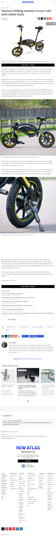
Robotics (12, 486)
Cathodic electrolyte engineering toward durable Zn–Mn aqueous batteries (17, 305)
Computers (30, 478)
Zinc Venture (13, 280)
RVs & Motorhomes (22, 514)
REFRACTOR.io (51, 473)
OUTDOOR (21, 473)
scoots (25, 71)
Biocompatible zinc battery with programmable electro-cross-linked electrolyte (18, 297)
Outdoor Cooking (21, 506)
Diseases (49, 502)
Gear (20, 475)
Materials (12, 482)
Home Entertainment (32, 488)
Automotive (41, 478)
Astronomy (50, 480)
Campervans (22, 491)
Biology (49, 482)
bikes (30, 71)
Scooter (49, 326)
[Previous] (3, 383)
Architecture (13, 475)
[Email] (53, 18)
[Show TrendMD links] (53, 319)
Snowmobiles (22, 520)
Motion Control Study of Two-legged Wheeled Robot (12, 309)
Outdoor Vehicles (21, 478)
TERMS (3, 490)
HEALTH (49, 488)
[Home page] (28, 2)
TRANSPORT (42, 473)
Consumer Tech (31, 480)
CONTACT (3, 494)
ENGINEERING (13, 473)
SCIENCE (49, 475)
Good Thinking (30, 484)
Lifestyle (29, 490)
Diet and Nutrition (49, 495)
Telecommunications (32, 501)
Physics (49, 486)
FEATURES (3, 483)
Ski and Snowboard (21, 517)
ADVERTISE (4, 488)
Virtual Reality (30, 503)
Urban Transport (5, 7)
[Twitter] (42, 18)
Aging (48, 490)
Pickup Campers (21, 510)
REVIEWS (3, 485)
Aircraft (40, 475)
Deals (28, 505)
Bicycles (41, 480)
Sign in (5, 421)
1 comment (34, 336)
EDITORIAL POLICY (4, 480)
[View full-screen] (54, 24)
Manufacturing (13, 480)
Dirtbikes (21, 497)
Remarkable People (32, 499)
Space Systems (13, 488)
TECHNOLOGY (30, 473)
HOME (3, 473)
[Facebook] (39, 18)
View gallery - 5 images (28, 65)
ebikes (7, 330)
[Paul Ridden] (4, 345)
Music (28, 493)
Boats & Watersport (21, 488)
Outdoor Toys (22, 481)
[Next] (52, 383)
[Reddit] (48, 18)
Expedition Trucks (21, 499)
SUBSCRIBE (4, 475)
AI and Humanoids (31, 475)
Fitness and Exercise (50, 499)
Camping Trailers (21, 494)
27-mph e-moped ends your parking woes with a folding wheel (27, 386)
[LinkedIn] (45, 18)
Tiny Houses (22, 483)
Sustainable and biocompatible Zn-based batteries (12, 293)
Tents (20, 522)
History (29, 486)
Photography (30, 497)
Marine (40, 482)
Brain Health (50, 493)
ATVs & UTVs (22, 485)
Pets (28, 495)
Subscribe (28, 461)
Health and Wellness (49, 508)
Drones (29, 482)
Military (11, 484)
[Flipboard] (50, 18)
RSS (2, 496)
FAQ (2, 498)
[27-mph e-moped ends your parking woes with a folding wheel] (28, 375)
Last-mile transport (37, 326)
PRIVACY (3, 492)
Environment (50, 484)
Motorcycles (42, 484)
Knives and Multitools (21, 503)
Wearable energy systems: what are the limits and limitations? (15, 301)
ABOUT (3, 478)
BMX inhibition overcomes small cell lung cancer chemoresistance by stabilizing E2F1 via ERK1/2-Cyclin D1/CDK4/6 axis (27, 313)
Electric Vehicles (23, 326)
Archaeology (50, 478)
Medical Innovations (50, 504)
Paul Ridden (12, 343)
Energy (11, 478)
